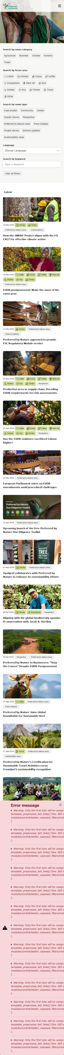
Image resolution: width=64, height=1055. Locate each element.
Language (8, 145)
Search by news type (15, 104)
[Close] (60, 805)
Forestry (48, 55)
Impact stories (11, 117)
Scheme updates (31, 130)
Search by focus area (15, 70)
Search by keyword (14, 159)
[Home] (12, 6)
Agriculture (9, 55)
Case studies (10, 110)
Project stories (11, 130)
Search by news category (17, 49)
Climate (36, 55)
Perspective (28, 117)
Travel (7, 62)
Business (23, 55)
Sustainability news (14, 137)
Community (27, 110)
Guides (40, 110)
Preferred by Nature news (17, 124)
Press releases (41, 124)
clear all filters (12, 173)
